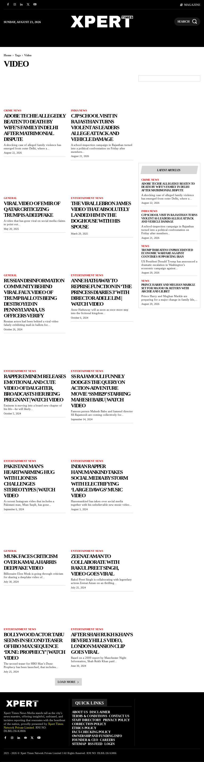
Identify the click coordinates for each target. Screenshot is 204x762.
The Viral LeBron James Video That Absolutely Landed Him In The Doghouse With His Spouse (101, 215)
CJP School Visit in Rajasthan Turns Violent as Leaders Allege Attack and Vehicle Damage (95, 127)
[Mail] (25, 738)
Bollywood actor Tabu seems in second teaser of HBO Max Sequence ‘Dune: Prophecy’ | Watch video (34, 646)
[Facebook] (8, 5)
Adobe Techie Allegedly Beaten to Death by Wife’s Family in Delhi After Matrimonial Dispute (35, 127)
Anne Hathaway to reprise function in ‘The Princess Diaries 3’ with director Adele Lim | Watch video (101, 292)
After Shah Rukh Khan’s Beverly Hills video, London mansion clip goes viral (102, 643)
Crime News (13, 110)
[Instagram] (14, 5)
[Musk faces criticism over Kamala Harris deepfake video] (35, 531)
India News (79, 110)
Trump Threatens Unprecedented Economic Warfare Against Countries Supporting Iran (167, 253)
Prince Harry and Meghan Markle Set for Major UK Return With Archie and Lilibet (168, 288)
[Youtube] (35, 5)
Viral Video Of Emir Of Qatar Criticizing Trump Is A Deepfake (32, 209)
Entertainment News (87, 198)
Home (7, 55)
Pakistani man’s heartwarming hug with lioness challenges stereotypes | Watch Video (29, 480)
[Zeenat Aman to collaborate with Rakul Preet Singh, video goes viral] (102, 531)
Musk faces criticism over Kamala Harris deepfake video (30, 562)
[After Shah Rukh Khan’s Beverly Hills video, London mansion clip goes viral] (102, 609)
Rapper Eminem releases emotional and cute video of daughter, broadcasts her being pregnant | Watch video (35, 387)
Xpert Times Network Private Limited (33, 725)
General (10, 198)
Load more (66, 681)
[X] (28, 5)
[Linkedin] (21, 5)
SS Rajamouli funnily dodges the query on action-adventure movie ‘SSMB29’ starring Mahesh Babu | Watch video (100, 390)
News (145, 246)
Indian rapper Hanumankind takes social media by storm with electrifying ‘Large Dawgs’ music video (99, 480)
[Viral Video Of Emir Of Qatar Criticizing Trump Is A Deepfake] (35, 178)
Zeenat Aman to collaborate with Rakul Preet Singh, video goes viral (95, 565)
